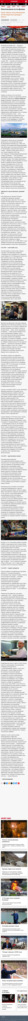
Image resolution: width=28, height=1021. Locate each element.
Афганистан (9, 22)
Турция (17, 22)
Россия (21, 22)
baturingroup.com (14, 1019)
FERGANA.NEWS (14, 1)
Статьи (8, 6)
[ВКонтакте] (7, 783)
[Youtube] (19, 783)
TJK (7, 4)
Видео (13, 6)
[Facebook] (16, 783)
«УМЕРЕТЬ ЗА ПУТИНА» (6, 991)
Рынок (23, 20)
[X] (4, 783)
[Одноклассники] (9, 783)
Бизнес (2, 23)
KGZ (5, 4)
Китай (14, 22)
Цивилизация (3, 22)
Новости (3, 6)
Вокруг (19, 20)
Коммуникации (8, 23)
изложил (13, 119)
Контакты (3, 1016)
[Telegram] (14, 783)
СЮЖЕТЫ (23, 6)
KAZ (2, 4)
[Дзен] (12, 783)
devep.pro (24, 1019)
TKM (11, 4)
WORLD (17, 4)
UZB (14, 4)
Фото (18, 6)
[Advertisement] (14, 801)
